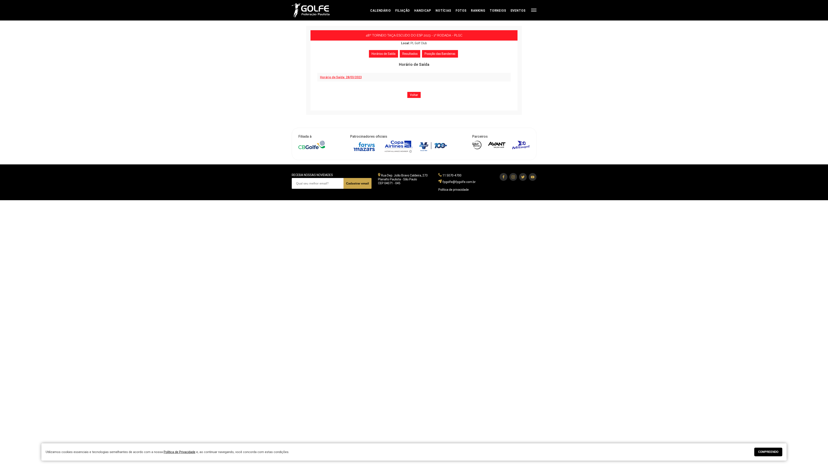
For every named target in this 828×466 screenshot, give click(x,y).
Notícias (443, 10)
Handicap (422, 10)
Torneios (498, 10)
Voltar (414, 95)
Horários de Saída (383, 53)
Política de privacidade (453, 189)
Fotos (461, 10)
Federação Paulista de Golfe (315, 10)
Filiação (402, 10)
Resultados (410, 53)
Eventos (518, 10)
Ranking (478, 10)
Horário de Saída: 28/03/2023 (341, 77)
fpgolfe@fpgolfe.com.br (459, 182)
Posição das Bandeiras (440, 53)
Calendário (380, 10)
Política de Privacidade (179, 452)
